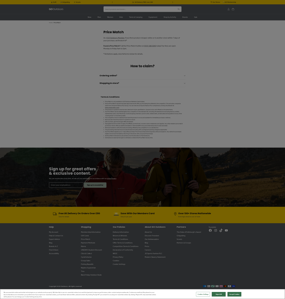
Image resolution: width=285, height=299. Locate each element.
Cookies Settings (203, 294)
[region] (142, 294)
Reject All (219, 294)
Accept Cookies (234, 294)
